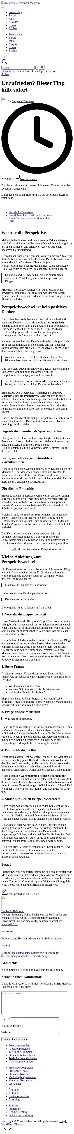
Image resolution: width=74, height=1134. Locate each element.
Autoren (13, 1092)
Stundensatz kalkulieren (22, 1055)
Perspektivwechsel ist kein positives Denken (31, 215)
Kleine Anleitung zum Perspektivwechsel (29, 218)
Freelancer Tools (18, 1070)
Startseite (6, 71)
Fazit (11, 221)
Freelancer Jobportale (21, 1067)
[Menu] (2, 7)
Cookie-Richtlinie (19, 1111)
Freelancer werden (19, 1045)
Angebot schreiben (19, 1048)
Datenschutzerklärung (21, 1115)
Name (5, 1019)
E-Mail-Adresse (11, 1025)
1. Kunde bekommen (21, 1051)
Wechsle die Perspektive (21, 212)
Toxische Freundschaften (23, 1058)
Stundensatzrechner (20, 1074)
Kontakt (13, 1105)
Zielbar (32, 917)
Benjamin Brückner (12, 911)
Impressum (15, 1108)
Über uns (14, 1089)
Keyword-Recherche (20, 1080)
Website (5, 1032)
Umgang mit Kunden (21, 1061)
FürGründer (55, 914)
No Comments (28, 179)
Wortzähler (15, 1083)
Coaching (14, 1099)
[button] (36, 68)
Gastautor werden (19, 1096)
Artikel (5, 74)
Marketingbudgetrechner (22, 1077)
